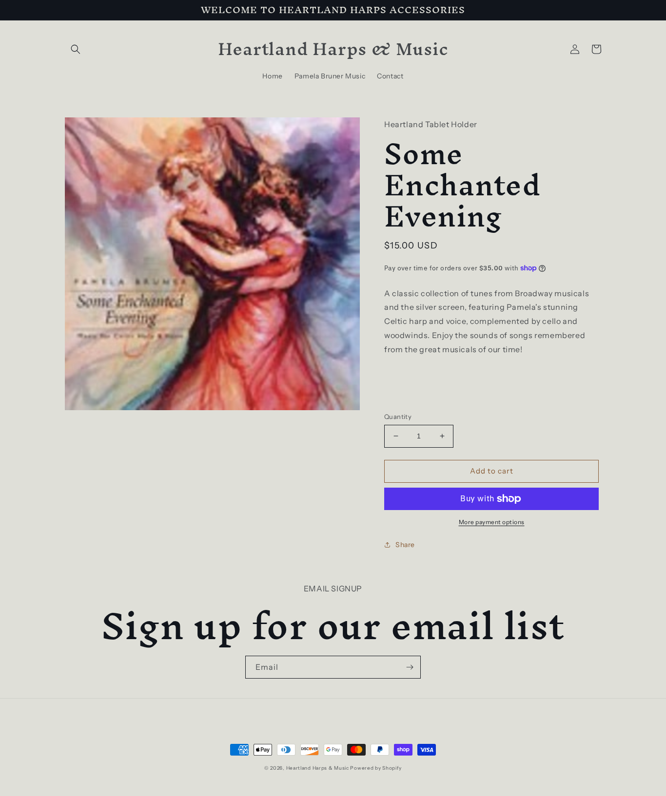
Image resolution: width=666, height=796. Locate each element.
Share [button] (405, 544)
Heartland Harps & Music (317, 768)
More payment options (492, 522)
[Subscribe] (409, 667)
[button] (75, 49)
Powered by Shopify (376, 768)
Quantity (397, 416)
